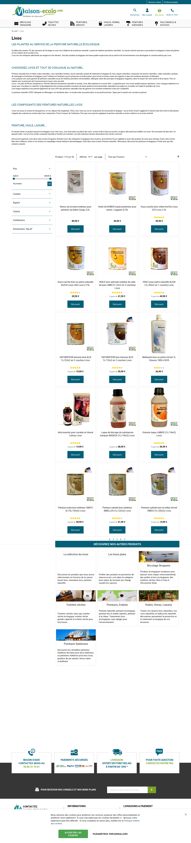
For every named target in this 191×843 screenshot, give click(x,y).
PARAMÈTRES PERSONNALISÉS (110, 833)
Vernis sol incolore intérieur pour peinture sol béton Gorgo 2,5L (75, 208)
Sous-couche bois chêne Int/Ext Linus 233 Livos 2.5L (159, 208)
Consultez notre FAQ (159, 763)
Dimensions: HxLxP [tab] (22, 228)
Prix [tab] (15, 168)
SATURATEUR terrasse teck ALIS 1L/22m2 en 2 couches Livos (75, 359)
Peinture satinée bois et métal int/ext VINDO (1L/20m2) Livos (159, 509)
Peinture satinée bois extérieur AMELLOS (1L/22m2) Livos (117, 509)
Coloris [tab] (16, 211)
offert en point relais (116, 763)
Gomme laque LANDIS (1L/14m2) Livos (159, 434)
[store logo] (37, 11)
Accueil (15, 31)
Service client (154, 2)
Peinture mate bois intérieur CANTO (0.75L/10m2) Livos (75, 509)
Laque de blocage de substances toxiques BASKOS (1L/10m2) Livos (117, 434)
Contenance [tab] (19, 220)
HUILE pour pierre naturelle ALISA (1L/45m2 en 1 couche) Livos (159, 283)
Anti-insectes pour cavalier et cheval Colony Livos (75, 434)
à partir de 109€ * (117, 766)
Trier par (112, 156)
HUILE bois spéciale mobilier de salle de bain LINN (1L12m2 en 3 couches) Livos (117, 285)
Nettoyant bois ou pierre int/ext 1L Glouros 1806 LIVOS (159, 359)
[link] (26, 23)
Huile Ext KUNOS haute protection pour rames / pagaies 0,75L (117, 208)
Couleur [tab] (17, 193)
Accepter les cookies (73, 834)
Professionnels (171, 2)
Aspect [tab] (16, 202)
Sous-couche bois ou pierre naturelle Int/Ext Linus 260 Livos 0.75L (75, 283)
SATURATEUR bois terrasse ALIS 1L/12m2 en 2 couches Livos (117, 359)
